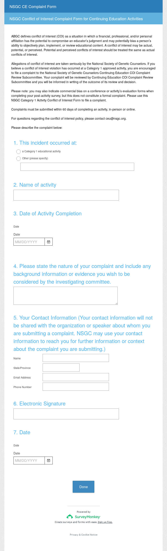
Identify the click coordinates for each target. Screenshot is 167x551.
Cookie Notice (89, 534)
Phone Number (22, 387)
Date (16, 226)
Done (83, 486)
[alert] (84, 249)
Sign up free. (105, 522)
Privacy (74, 534)
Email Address (22, 377)
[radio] (15, 151)
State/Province (22, 368)
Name (17, 358)
